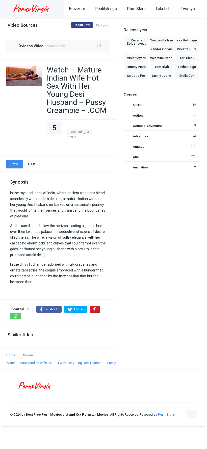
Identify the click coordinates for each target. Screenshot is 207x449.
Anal (136, 157)
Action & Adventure (147, 126)
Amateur (139, 146)
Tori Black (186, 58)
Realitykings (106, 8)
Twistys (188, 8)
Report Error (82, 25)
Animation (140, 167)
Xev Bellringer (186, 40)
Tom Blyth (161, 67)
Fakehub (163, 8)
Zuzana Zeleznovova (136, 41)
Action (138, 115)
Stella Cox (186, 76)
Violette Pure (187, 49)
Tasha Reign (187, 67)
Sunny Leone (161, 76)
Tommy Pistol (136, 67)
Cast (31, 164)
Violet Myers (136, 58)
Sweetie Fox (136, 76)
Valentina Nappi (161, 58)
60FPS (137, 105)
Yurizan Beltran (161, 40)
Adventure (140, 136)
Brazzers (77, 8)
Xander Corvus (161, 49)
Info (14, 164)
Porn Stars (136, 8)
